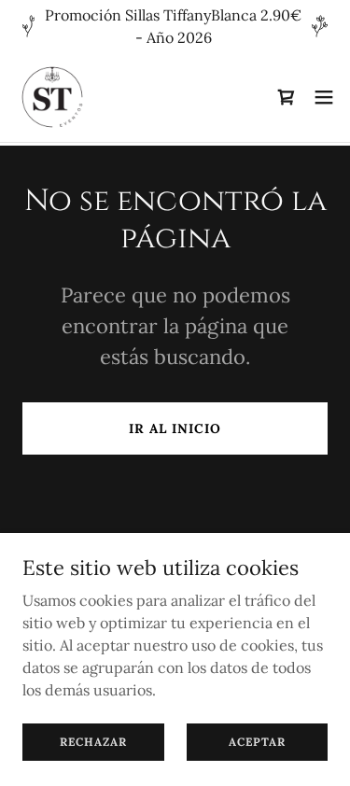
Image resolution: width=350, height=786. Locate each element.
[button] (324, 97)
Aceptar (257, 742)
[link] (52, 97)
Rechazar (93, 742)
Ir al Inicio (175, 428)
